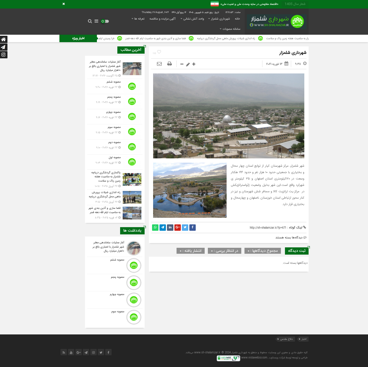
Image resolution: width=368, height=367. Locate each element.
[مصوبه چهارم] (114, 116)
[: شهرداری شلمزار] (159, 64)
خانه (237, 19)
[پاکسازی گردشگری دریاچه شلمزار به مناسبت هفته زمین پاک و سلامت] (114, 179)
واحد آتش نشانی (193, 19)
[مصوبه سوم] (114, 131)
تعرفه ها (139, 19)
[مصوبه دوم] (114, 146)
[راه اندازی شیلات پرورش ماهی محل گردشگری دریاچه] (114, 197)
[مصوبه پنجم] (114, 101)
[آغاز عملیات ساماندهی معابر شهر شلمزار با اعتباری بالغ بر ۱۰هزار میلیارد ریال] (114, 69)
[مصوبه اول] (114, 162)
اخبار (304, 339)
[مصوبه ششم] (114, 86)
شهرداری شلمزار (220, 19)
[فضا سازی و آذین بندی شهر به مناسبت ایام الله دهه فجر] (114, 212)
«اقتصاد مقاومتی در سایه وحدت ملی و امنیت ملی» (248, 4)
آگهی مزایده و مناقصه (163, 19)
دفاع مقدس (286, 339)
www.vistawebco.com (254, 358)
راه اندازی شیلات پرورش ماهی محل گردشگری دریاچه (252, 38)
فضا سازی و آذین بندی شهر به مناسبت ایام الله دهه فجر (181, 38)
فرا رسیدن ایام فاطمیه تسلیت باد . (121, 38)
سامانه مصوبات (231, 29)
